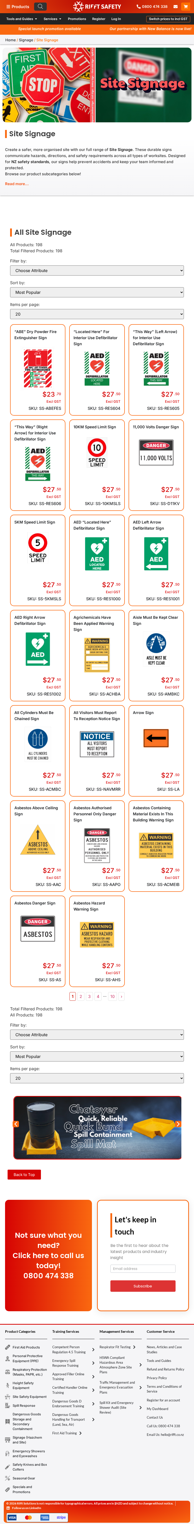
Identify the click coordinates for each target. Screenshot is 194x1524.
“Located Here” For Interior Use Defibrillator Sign (95, 337)
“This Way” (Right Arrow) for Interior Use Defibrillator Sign (35, 433)
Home (10, 40)
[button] (168, 19)
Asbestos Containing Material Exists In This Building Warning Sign (153, 813)
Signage (26, 40)
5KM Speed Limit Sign (34, 522)
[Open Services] (60, 18)
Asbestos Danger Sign (34, 903)
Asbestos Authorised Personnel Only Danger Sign (95, 813)
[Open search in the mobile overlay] (63, 7)
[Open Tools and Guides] (36, 18)
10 (112, 996)
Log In (116, 19)
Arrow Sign (143, 712)
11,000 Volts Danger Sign (156, 427)
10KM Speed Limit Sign (95, 427)
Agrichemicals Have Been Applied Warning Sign (94, 623)
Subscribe (143, 1286)
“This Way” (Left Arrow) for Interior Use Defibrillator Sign (155, 337)
